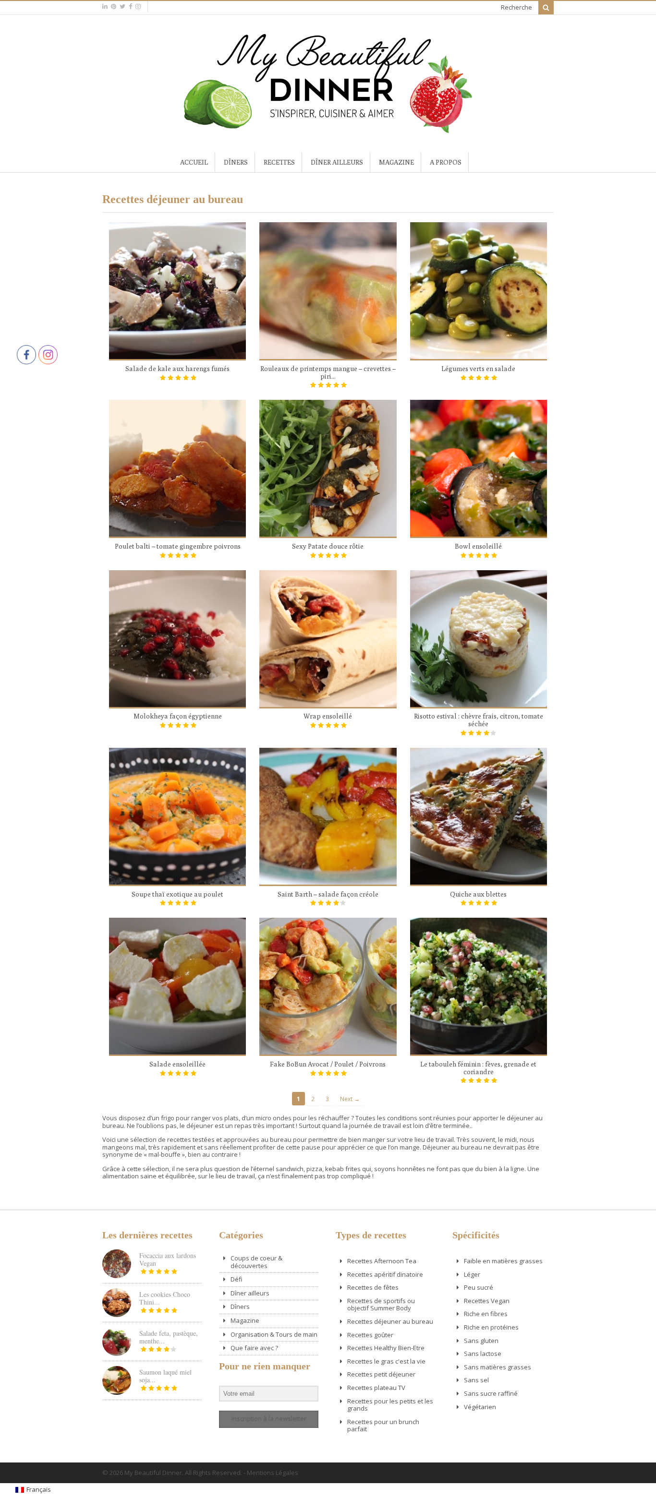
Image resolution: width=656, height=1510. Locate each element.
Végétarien (480, 1406)
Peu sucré (478, 1287)
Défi (237, 1279)
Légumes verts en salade (478, 368)
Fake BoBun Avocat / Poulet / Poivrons (328, 1064)
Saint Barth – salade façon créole (328, 894)
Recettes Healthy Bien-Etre (386, 1347)
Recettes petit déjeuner (381, 1374)
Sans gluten (481, 1340)
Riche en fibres (486, 1313)
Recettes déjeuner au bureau (390, 1321)
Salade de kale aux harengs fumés (177, 368)
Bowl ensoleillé (478, 546)
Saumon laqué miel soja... (165, 1375)
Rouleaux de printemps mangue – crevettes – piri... (328, 372)
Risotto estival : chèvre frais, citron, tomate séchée (478, 720)
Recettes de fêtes (373, 1287)
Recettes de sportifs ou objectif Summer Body (381, 1304)
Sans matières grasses (497, 1367)
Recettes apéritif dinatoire (385, 1274)
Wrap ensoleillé (328, 716)
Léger (472, 1274)
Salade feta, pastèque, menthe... (168, 1337)
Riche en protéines (491, 1327)
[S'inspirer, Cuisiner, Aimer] (328, 129)
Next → (350, 1099)
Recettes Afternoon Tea (381, 1261)
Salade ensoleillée (177, 1064)
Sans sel (476, 1380)
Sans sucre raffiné (491, 1393)
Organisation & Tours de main (274, 1334)
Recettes (279, 162)
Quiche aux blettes (478, 894)
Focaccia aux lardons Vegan (167, 1259)
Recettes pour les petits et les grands (390, 1405)
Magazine (396, 162)
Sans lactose (482, 1353)
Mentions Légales (272, 1472)
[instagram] (138, 6)
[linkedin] (105, 6)
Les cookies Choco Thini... (164, 1298)
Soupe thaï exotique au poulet (177, 894)
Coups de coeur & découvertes (256, 1262)
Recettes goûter (370, 1334)
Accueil (194, 162)
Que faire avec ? (254, 1347)
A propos (446, 162)
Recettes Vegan (487, 1300)
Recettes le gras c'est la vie (386, 1361)
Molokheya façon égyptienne (178, 716)
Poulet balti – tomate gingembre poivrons (178, 546)
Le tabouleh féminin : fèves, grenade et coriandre (478, 1068)
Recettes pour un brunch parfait (383, 1425)
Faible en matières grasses (503, 1261)
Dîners (236, 162)
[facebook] (130, 6)
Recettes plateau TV (376, 1387)
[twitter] (122, 6)
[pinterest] (113, 6)
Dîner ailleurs (337, 162)
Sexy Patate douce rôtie (328, 546)
